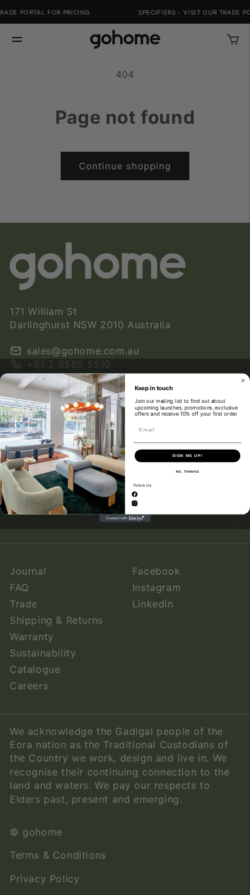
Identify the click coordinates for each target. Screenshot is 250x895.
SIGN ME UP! (187, 455)
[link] (135, 494)
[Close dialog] (243, 380)
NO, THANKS (187, 471)
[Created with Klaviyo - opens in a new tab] (125, 518)
